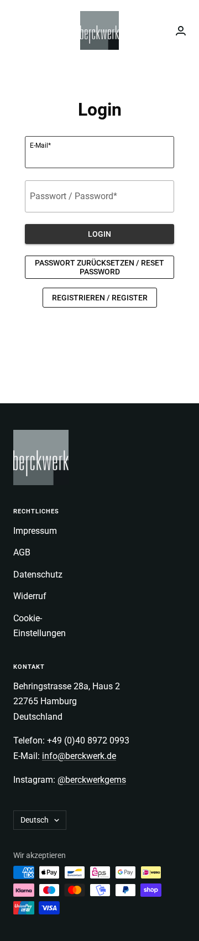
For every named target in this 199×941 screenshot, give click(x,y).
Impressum (35, 531)
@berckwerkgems (91, 779)
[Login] (181, 30)
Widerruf (29, 596)
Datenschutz (37, 574)
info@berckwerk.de (79, 756)
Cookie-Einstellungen (39, 625)
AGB (21, 552)
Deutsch (34, 819)
